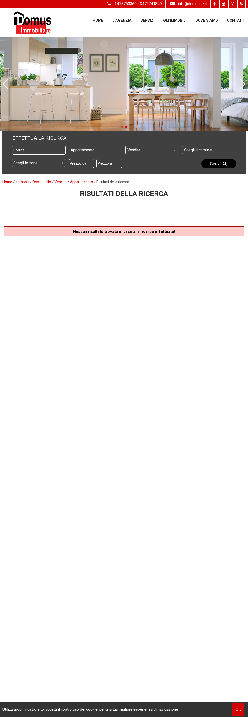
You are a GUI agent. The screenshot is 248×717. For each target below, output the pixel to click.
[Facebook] (214, 4)
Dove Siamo (206, 20)
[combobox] (95, 150)
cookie (92, 709)
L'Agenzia (122, 20)
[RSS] (241, 4)
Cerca (215, 164)
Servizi (147, 20)
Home (98, 20)
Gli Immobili (174, 20)
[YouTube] (223, 4)
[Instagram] (232, 4)
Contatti (236, 20)
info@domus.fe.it (192, 3)
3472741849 (151, 3)
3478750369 (126, 3)
